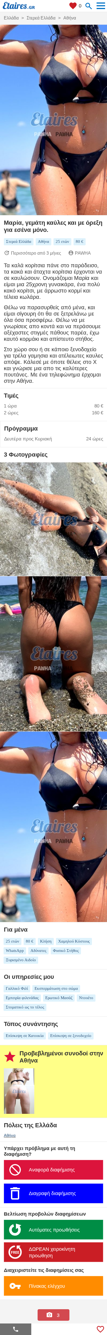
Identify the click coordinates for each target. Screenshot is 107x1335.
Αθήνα (10, 1135)
